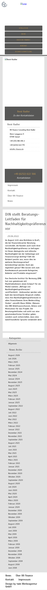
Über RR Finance (23, 40)
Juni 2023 (12, 389)
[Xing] (28, 12)
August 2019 (14, 524)
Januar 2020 (14, 507)
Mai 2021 (12, 453)
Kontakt (23, 46)
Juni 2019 (12, 531)
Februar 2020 (14, 504)
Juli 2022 (12, 412)
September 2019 (15, 520)
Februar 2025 (14, 365)
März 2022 (13, 423)
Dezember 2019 (15, 510)
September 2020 (15, 480)
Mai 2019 (12, 534)
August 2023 (14, 385)
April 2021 (12, 456)
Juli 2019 (12, 527)
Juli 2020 (12, 487)
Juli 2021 (12, 446)
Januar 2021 (13, 466)
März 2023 (13, 396)
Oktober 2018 (14, 558)
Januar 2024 (14, 379)
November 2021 (15, 436)
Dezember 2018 (15, 551)
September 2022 (15, 406)
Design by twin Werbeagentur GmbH (21, 585)
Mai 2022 (12, 419)
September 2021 (15, 439)
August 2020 (14, 483)
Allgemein (12, 343)
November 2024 (15, 372)
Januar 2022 (14, 429)
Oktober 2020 (14, 477)
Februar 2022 (14, 426)
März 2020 (13, 500)
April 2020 (12, 497)
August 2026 (14, 355)
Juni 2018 (12, 568)
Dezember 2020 (15, 470)
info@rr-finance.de (17, 149)
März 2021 (13, 460)
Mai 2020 (12, 493)
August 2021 (14, 443)
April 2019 (12, 537)
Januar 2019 (13, 547)
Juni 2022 (12, 416)
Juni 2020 (12, 490)
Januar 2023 (14, 402)
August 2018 (14, 564)
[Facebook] (18, 12)
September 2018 (15, 561)
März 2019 (13, 541)
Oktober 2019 (14, 517)
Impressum (24, 579)
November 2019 (15, 514)
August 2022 (14, 409)
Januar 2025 (13, 369)
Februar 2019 (14, 544)
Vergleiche (23, 28)
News (23, 34)
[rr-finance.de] (23, 4)
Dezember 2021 (15, 433)
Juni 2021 (12, 450)
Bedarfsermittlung (23, 52)
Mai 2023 (12, 392)
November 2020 (15, 473)
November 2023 (15, 382)
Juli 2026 (12, 358)
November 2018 (15, 554)
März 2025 (13, 362)
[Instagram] (23, 12)
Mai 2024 (12, 375)
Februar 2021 (14, 463)
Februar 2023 (14, 399)
